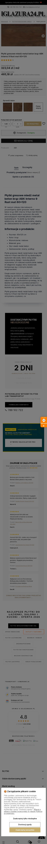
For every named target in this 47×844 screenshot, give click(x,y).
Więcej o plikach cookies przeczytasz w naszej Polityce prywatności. (23, 811)
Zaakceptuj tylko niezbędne (25, 818)
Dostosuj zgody (25, 824)
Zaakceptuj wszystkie (25, 830)
